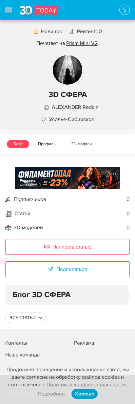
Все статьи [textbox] (23, 317)
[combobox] (25, 318)
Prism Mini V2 (82, 43)
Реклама (28, 180)
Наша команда (22, 355)
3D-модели (81, 144)
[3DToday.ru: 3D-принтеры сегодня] (39, 13)
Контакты (16, 343)
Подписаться (71, 269)
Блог (18, 144)
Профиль (47, 144)
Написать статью (71, 247)
